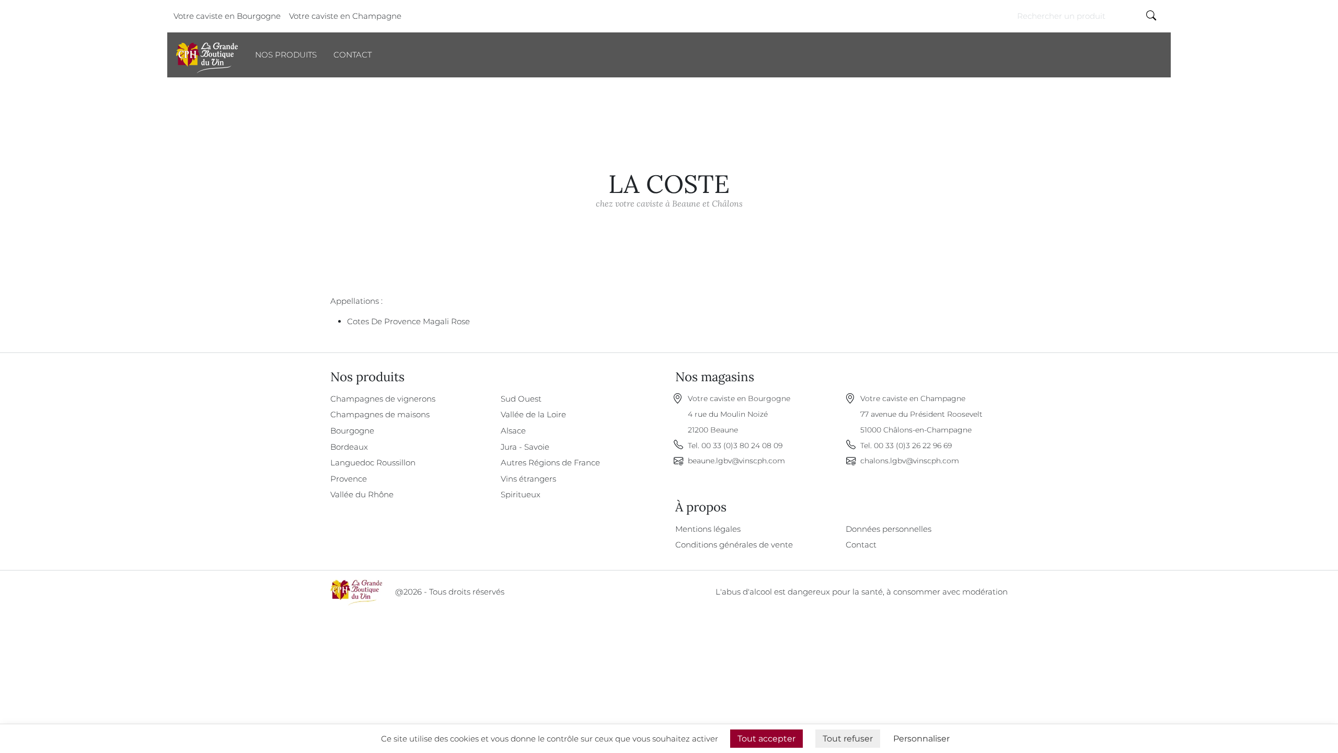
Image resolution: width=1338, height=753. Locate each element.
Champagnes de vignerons (382, 399)
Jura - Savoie (525, 447)
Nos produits (286, 55)
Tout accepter (766, 739)
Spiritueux (520, 494)
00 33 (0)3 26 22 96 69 (913, 445)
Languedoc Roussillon (373, 462)
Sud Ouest (521, 399)
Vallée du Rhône (362, 494)
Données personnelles (888, 529)
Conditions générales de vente (734, 545)
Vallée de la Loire (533, 414)
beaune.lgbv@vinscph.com (736, 460)
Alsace (513, 431)
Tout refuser (848, 739)
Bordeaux (349, 447)
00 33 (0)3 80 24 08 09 (741, 445)
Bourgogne (352, 431)
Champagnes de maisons (380, 414)
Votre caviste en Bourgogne (227, 16)
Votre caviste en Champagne (345, 16)
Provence (348, 479)
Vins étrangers (528, 479)
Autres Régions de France (550, 462)
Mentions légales (708, 529)
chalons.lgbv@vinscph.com (909, 460)
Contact (352, 55)
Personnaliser (921, 739)
